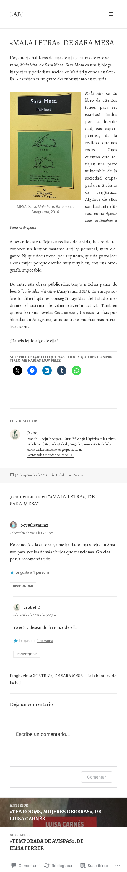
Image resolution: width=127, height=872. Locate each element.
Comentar (96, 776)
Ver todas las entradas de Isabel (48, 455)
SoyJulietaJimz (34, 525)
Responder (23, 585)
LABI (16, 14)
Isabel (60, 475)
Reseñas (78, 475)
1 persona (41, 572)
